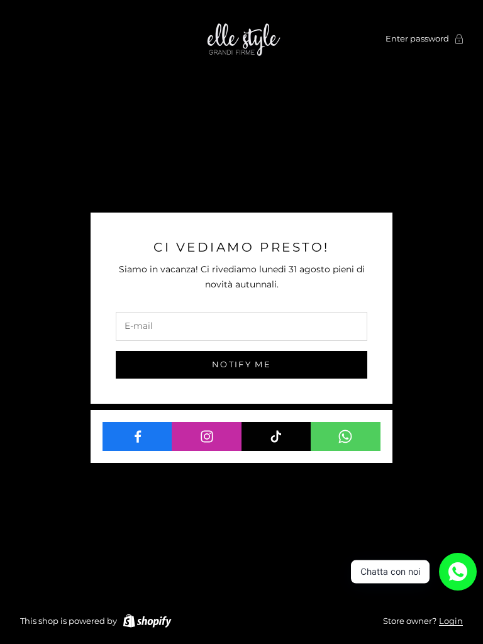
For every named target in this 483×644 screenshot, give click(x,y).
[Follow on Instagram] (206, 436)
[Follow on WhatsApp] (345, 436)
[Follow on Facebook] (137, 436)
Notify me (241, 364)
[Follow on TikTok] (276, 436)
